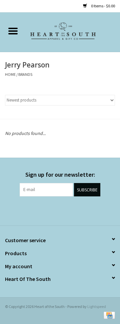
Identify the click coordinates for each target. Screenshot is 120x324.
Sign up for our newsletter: (60, 174)
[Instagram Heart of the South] (66, 210)
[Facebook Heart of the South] (54, 210)
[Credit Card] (108, 314)
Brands (25, 74)
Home (10, 74)
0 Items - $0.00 (102, 5)
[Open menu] (13, 30)
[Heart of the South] (73, 32)
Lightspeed (96, 306)
